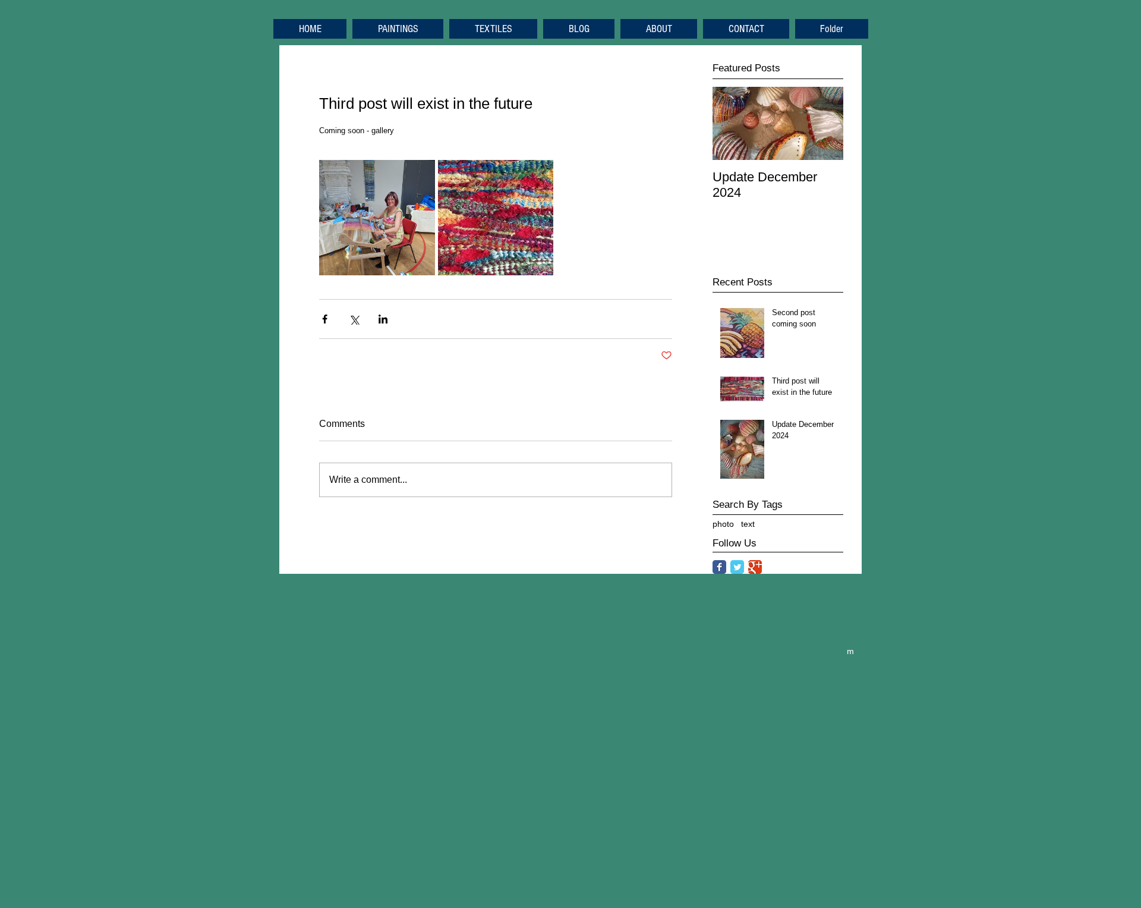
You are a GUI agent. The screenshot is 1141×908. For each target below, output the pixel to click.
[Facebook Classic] (719, 567)
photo (723, 524)
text (748, 524)
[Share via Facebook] (324, 319)
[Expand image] (377, 218)
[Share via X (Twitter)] (354, 319)
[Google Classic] (755, 567)
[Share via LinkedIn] (383, 319)
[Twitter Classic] (737, 567)
